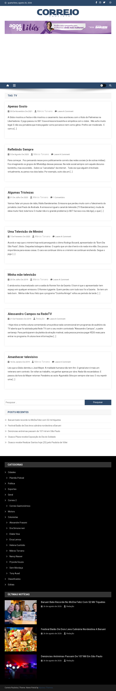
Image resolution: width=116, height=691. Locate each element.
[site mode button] (103, 85)
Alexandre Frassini (18, 522)
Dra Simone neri (17, 528)
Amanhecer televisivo (23, 357)
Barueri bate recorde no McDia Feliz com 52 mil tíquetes (34, 420)
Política (11, 483)
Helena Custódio (17, 545)
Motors (11, 511)
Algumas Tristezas (21, 192)
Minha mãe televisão (22, 274)
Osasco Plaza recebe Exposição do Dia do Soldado (32, 437)
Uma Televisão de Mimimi (25, 231)
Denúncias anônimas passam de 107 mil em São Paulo (34, 431)
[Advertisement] (58, 59)
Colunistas (13, 517)
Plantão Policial (17, 478)
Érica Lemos (15, 539)
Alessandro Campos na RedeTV (30, 314)
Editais (11, 584)
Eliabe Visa (15, 534)
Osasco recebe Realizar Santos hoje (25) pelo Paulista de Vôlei (37, 442)
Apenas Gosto (17, 106)
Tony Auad (15, 573)
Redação (40, 319)
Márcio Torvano (45, 111)
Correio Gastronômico (20, 506)
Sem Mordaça (16, 568)
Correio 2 (12, 500)
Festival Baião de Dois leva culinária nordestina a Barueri (34, 425)
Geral (10, 495)
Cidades (12, 472)
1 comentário (59, 197)
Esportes (12, 489)
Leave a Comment (65, 111)
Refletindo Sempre (20, 149)
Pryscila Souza (17, 562)
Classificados (14, 579)
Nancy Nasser (16, 556)
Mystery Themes (46, 688)
